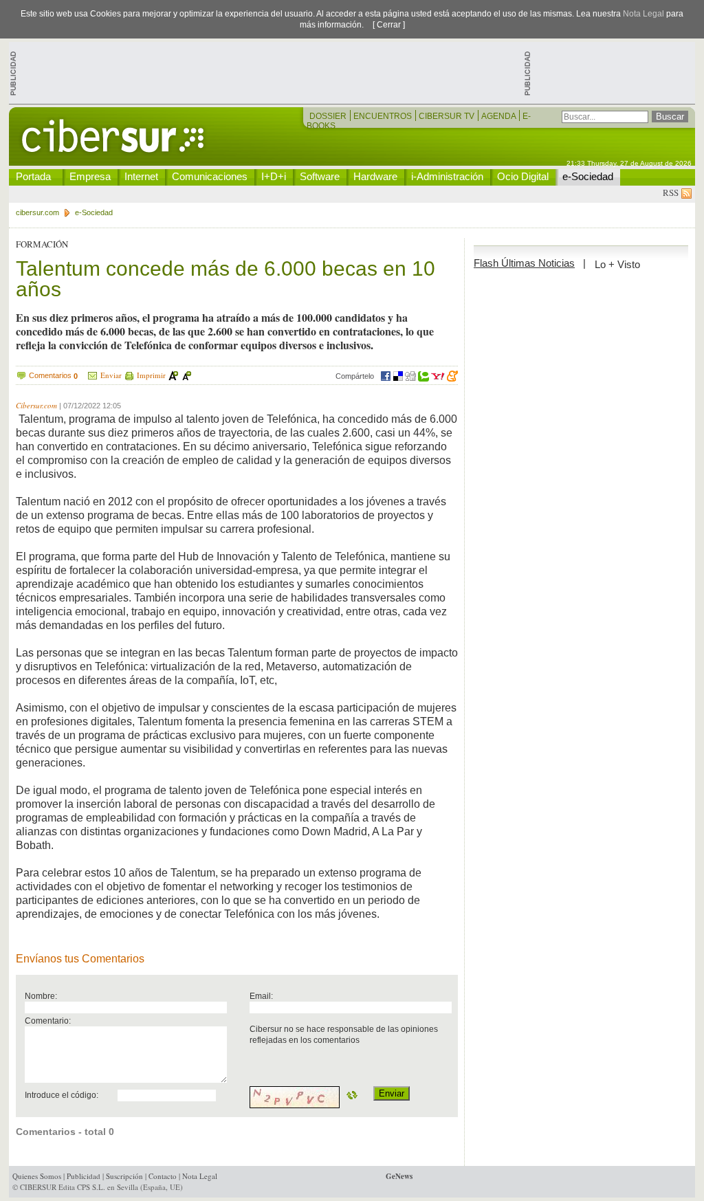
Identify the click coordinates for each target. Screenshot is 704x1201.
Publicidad (83, 1176)
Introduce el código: (61, 1094)
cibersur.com (37, 212)
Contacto (162, 1176)
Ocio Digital (523, 176)
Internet (141, 176)
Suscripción (124, 1176)
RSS (672, 192)
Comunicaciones (210, 176)
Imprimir (151, 375)
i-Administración (447, 176)
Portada (33, 176)
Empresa (90, 176)
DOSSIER (329, 116)
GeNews (399, 1176)
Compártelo (355, 376)
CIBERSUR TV (447, 116)
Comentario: (48, 1020)
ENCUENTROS (383, 116)
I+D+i (273, 176)
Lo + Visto (617, 264)
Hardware (375, 176)
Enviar (111, 375)
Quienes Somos (36, 1176)
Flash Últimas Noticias (524, 263)
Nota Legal (643, 14)
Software (320, 176)
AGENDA (499, 116)
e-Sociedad (587, 176)
